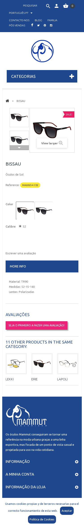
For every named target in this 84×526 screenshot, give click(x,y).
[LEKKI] (16, 363)
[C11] (44, 211)
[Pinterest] (45, 25)
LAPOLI (62, 379)
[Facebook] (32, 25)
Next (19, 147)
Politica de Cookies (42, 519)
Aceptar (67, 510)
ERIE (34, 379)
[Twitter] (38, 25)
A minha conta (20, 474)
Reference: (12, 184)
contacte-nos (19, 20)
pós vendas (17, 25)
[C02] (25, 211)
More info (18, 266)
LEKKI (10, 379)
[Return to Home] (7, 100)
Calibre (11, 226)
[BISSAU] (19, 117)
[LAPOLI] (67, 363)
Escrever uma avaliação (21, 253)
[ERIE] (42, 363)
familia (52, 20)
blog (38, 20)
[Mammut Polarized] (42, 51)
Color (10, 204)
